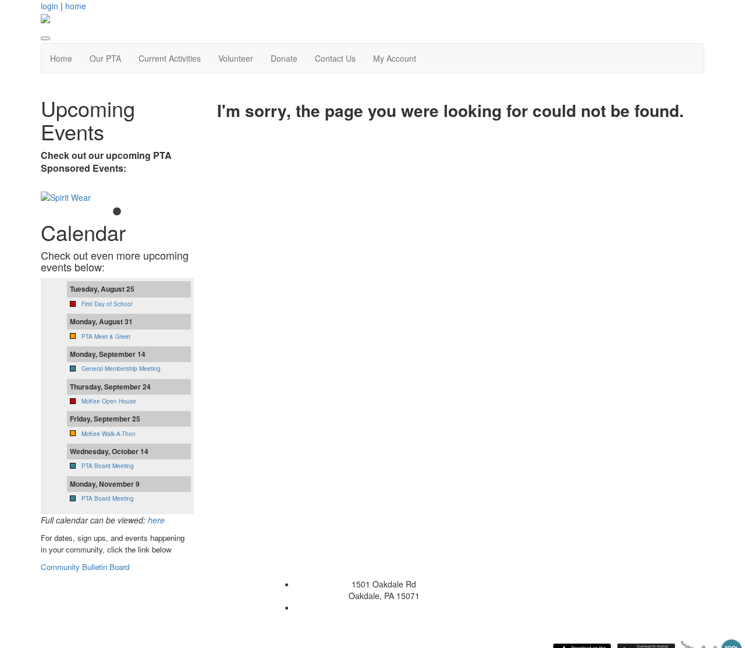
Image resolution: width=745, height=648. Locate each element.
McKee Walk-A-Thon (108, 434)
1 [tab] (117, 212)
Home (61, 58)
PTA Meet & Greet (105, 336)
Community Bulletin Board (86, 566)
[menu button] (45, 38)
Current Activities (170, 58)
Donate (284, 58)
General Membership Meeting (121, 368)
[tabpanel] (117, 197)
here (156, 520)
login (49, 6)
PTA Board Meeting (107, 466)
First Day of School (106, 304)
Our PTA (105, 58)
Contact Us (335, 58)
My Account (394, 58)
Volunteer (235, 58)
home (75, 6)
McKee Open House (108, 401)
